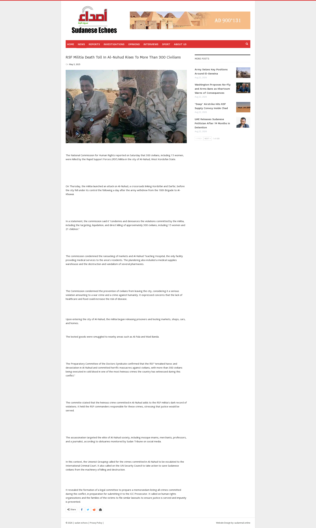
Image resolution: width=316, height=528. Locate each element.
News (81, 44)
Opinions (134, 44)
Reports (94, 44)
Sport (166, 44)
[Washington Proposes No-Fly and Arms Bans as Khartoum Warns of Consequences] (243, 88)
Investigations (114, 44)
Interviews (151, 44)
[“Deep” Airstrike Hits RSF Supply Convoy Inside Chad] (243, 107)
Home (70, 44)
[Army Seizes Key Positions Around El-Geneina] (243, 72)
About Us (180, 44)
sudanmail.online (242, 522)
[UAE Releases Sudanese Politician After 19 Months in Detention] (243, 122)
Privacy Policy (96, 522)
